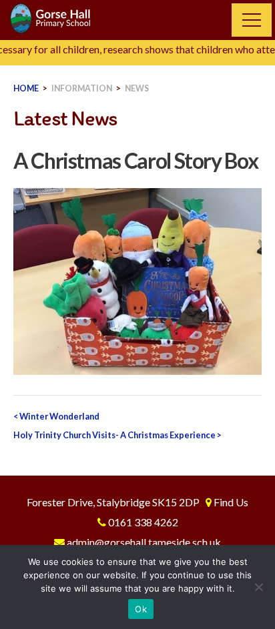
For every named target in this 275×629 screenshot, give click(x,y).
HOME (26, 88)
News (137, 88)
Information (81, 88)
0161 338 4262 (143, 522)
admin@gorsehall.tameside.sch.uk (144, 542)
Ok (141, 609)
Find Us (231, 502)
